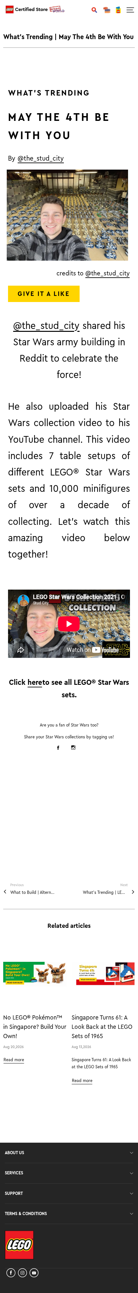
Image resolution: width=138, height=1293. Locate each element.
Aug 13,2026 (81, 1047)
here (35, 682)
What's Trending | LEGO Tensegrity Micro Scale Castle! (105, 892)
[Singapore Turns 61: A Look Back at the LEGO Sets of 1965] (103, 974)
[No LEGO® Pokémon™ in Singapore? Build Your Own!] (35, 974)
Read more (14, 1060)
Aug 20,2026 (13, 1047)
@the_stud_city (41, 158)
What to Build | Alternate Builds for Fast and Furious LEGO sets (32, 892)
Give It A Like (44, 293)
